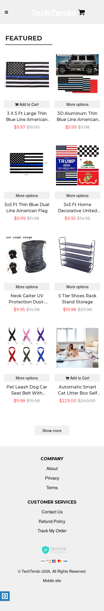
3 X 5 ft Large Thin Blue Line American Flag (26, 119)
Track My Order (52, 531)
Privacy (52, 478)
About (52, 468)
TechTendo (53, 12)
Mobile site (52, 580)
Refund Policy (52, 521)
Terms (52, 487)
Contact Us (52, 512)
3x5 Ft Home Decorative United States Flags (77, 210)
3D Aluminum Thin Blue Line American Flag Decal (77, 119)
